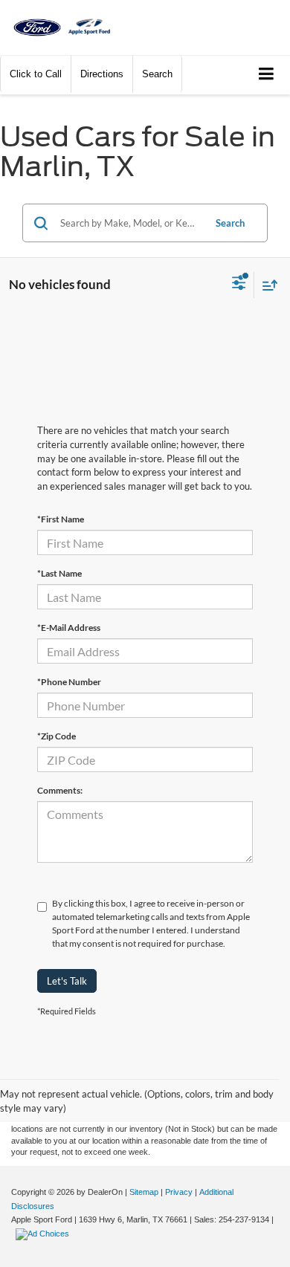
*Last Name (59, 573)
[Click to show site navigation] (266, 75)
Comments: (60, 790)
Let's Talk (67, 981)
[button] (35, 74)
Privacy (179, 1191)
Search (230, 223)
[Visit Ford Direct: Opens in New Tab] (44, 1233)
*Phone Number (69, 681)
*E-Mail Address (68, 627)
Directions (101, 74)
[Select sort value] (266, 285)
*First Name (60, 519)
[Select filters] (239, 284)
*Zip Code (56, 736)
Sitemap (143, 1191)
